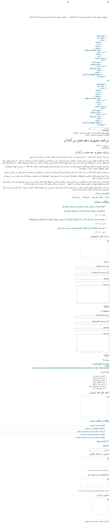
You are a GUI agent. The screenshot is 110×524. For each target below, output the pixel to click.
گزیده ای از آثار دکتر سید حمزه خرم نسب (91, 431)
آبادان (99, 70)
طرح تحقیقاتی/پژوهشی (92, 50)
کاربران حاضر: (99, 376)
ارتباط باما (101, 76)
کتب (99, 56)
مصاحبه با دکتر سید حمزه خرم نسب (93, 434)
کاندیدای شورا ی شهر (97, 425)
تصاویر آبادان (96, 62)
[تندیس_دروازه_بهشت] (101, 514)
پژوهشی (98, 48)
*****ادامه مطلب (102, 441)
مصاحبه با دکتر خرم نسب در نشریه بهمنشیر (90, 437)
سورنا (87, 521)
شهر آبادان (85, 197)
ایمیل (103, 148)
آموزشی (98, 46)
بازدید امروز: (100, 378)
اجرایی (98, 44)
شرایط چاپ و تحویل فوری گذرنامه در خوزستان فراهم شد (84, 211)
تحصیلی (98, 42)
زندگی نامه (101, 38)
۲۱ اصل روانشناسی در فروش (95, 428)
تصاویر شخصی (95, 64)
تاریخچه (98, 72)
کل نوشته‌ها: (100, 388)
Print (107, 148)
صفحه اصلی (100, 36)
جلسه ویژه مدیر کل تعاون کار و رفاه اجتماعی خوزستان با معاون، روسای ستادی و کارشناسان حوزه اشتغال (67, 219)
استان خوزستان (95, 68)
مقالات (98, 54)
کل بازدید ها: (100, 386)
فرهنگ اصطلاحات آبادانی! (91, 74)
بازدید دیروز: (100, 380)
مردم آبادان (76, 197)
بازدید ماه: (101, 384)
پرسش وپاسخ (100, 58)
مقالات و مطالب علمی (99, 421)
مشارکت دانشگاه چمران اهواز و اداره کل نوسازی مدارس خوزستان (81, 228)
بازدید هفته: (100, 382)
